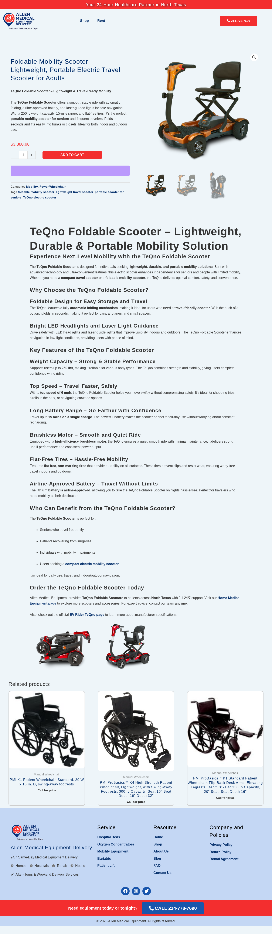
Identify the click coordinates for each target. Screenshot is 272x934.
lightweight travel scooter (74, 192)
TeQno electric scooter (39, 197)
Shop (84, 21)
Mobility (32, 186)
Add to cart (72, 155)
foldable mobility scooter (36, 192)
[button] (254, 57)
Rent (101, 21)
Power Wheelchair (52, 186)
